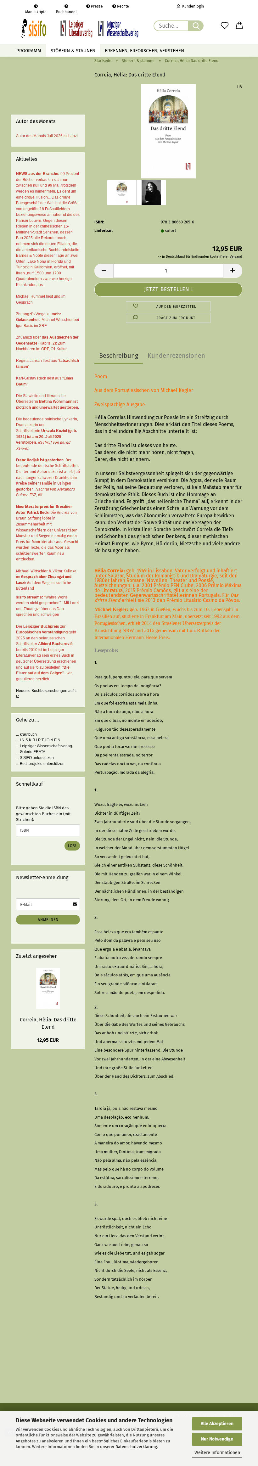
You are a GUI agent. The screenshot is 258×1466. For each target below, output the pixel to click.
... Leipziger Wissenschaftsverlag (44, 746)
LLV (239, 86)
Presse (96, 6)
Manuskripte (36, 11)
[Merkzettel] (224, 26)
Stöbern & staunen (73, 50)
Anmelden (48, 920)
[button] (239, 26)
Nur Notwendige (217, 1439)
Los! (72, 846)
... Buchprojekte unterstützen (40, 763)
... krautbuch (26, 734)
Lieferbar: (103, 230)
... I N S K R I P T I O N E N (38, 740)
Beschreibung (118, 355)
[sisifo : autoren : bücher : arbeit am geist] (80, 28)
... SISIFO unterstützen (35, 757)
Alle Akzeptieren (217, 1423)
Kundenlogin (192, 6)
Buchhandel (66, 11)
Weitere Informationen (217, 1452)
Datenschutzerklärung (136, 1446)
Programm (28, 50)
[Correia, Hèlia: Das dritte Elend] (168, 131)
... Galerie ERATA (30, 752)
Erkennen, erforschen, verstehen (144, 50)
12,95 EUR (48, 1040)
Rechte (122, 6)
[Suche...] (196, 25)
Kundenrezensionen (176, 355)
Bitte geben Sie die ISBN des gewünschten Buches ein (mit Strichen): (43, 814)
